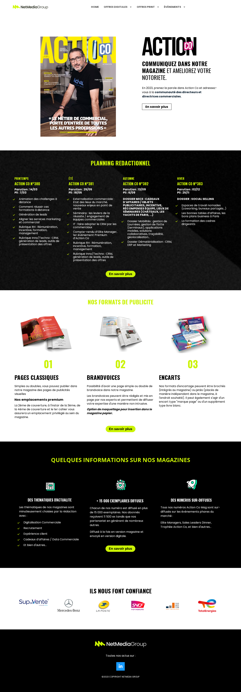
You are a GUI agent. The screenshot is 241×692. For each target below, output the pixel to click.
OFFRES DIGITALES (115, 7)
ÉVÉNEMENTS (172, 7)
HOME (95, 7)
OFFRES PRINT (146, 7)
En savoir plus (156, 106)
